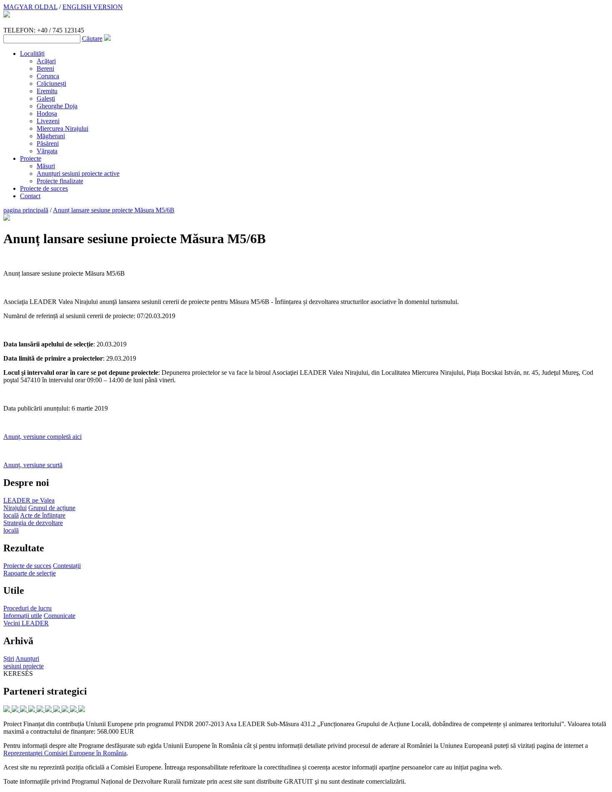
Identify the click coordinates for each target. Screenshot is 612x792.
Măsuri (46, 165)
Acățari (46, 61)
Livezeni (48, 121)
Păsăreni (48, 143)
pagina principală (25, 210)
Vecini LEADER (26, 623)
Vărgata (47, 150)
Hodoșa (47, 113)
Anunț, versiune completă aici (42, 436)
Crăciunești (51, 83)
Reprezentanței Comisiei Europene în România (65, 753)
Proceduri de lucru (27, 608)
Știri (8, 658)
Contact (30, 195)
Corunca (48, 76)
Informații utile (22, 615)
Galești (46, 98)
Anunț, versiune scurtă (32, 464)
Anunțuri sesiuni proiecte (23, 662)
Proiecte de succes (44, 188)
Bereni (45, 68)
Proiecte (30, 158)
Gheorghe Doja (57, 106)
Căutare (92, 38)
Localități (32, 53)
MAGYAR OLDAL (30, 6)
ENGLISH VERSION (92, 6)
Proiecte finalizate (60, 180)
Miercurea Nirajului (62, 128)
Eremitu (47, 91)
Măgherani (51, 135)
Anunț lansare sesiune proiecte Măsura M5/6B (113, 210)
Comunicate (59, 615)
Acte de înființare (42, 515)
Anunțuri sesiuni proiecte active (78, 173)
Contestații (67, 565)
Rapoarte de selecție (29, 573)
